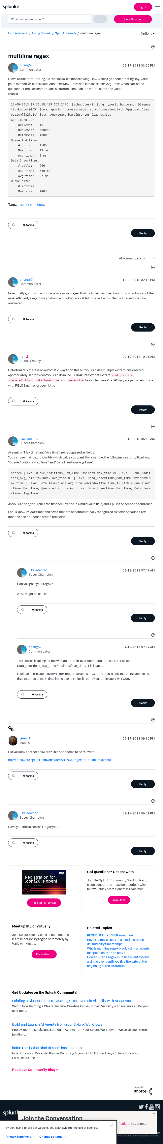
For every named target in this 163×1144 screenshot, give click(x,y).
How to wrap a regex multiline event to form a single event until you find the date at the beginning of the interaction (118, 961)
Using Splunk (41, 33)
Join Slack (119, 899)
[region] (58, 1132)
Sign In (143, 7)
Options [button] (145, 33)
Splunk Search (65, 33)
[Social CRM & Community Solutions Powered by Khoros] (143, 1090)
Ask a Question (133, 19)
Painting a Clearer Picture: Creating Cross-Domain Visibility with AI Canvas (71, 1000)
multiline (25, 204)
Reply (143, 233)
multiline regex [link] (91, 33)
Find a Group (44, 954)
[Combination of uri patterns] (153, 258)
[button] (152, 47)
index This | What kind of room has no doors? (47, 1047)
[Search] (100, 19)
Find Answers (17, 33)
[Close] (112, 1125)
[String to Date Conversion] (145, 258)
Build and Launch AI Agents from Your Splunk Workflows (57, 1024)
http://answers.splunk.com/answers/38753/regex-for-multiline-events (59, 760)
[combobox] (57, 19)
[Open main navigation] (157, 6)
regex (40, 204)
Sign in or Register (118, 1124)
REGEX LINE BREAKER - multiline (110, 935)
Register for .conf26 (44, 902)
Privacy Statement (18, 1136)
